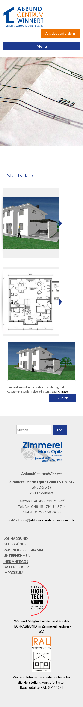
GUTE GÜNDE (15, 544)
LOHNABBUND (15, 538)
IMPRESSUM (13, 572)
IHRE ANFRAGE (15, 561)
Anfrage (63, 391)
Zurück (63, 398)
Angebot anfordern (60, 33)
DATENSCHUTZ (16, 567)
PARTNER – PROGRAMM (23, 550)
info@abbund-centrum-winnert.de (47, 520)
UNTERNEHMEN (16, 555)
